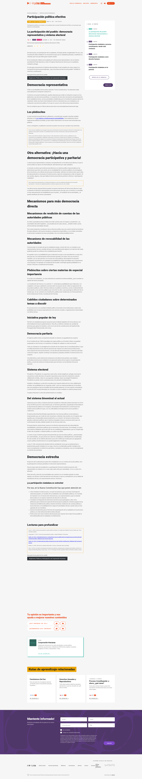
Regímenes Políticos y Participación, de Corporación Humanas (47, 78)
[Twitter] (37, 46)
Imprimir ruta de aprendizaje (99, 77)
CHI (62, 695)
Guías (34, 39)
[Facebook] (40, 46)
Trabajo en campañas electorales (71, 732)
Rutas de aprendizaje (32, 13)
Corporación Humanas (60, 39)
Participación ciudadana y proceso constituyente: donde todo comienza (100, 46)
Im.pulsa (59, 21)
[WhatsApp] (35, 46)
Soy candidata (66, 730)
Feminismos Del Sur (38, 679)
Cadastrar (109, 743)
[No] (63, 623)
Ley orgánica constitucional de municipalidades (50, 118)
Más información (34, 698)
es (35, 695)
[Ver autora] (33, 642)
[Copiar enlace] (43, 46)
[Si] (56, 623)
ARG (33, 695)
